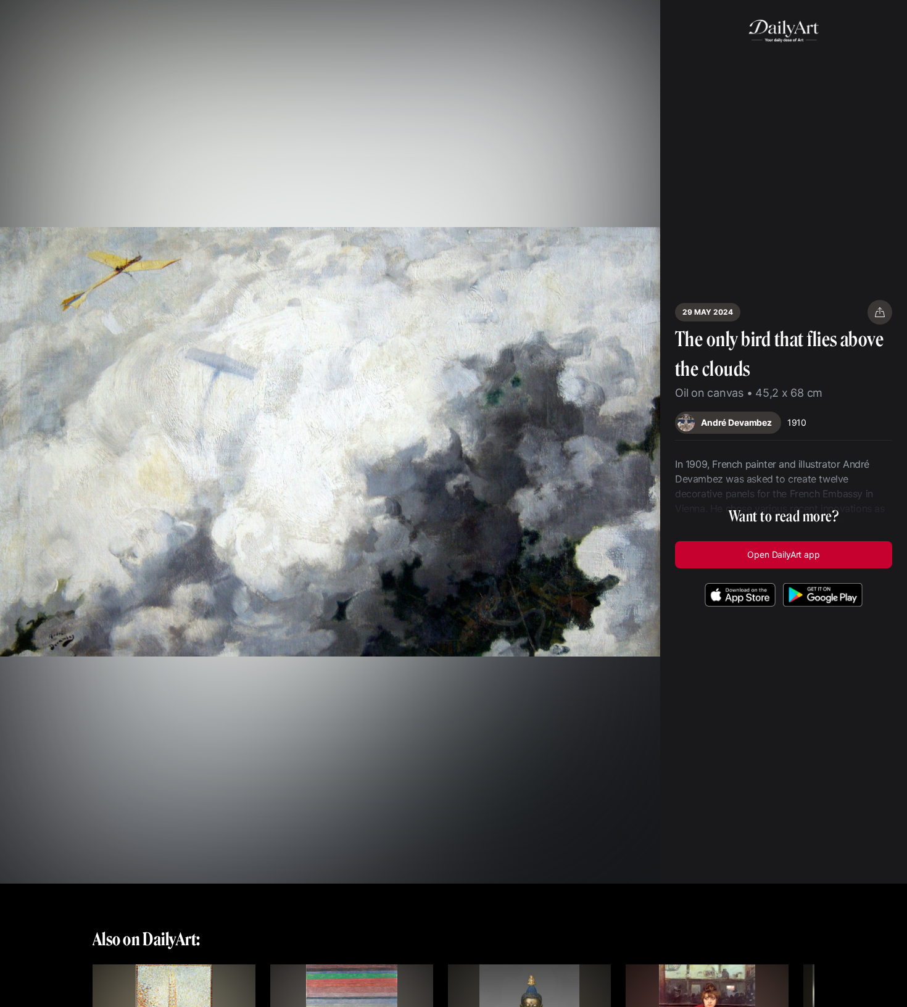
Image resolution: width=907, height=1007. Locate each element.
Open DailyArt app (783, 554)
